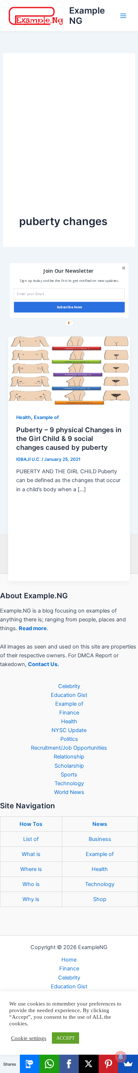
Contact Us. (43, 664)
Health (23, 417)
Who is (31, 884)
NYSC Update (69, 730)
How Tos (31, 824)
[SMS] (30, 1064)
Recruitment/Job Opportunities (69, 748)
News (99, 824)
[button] (68, 270)
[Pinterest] (108, 1064)
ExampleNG (87, 15)
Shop (99, 899)
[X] (89, 1064)
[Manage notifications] (121, 1057)
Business (100, 839)
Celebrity (69, 686)
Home (69, 959)
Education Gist (69, 695)
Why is (30, 899)
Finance (69, 712)
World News (69, 792)
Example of (46, 417)
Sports (69, 774)
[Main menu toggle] (123, 15)
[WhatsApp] (49, 1064)
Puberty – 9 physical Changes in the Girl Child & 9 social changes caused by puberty (68, 438)
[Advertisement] (69, 141)
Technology (69, 783)
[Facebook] (69, 1064)
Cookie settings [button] (28, 1038)
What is (31, 854)
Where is (31, 869)
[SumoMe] (128, 1064)
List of (31, 839)
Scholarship (69, 766)
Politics (69, 739)
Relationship (69, 756)
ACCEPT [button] (65, 1038)
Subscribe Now (69, 307)
